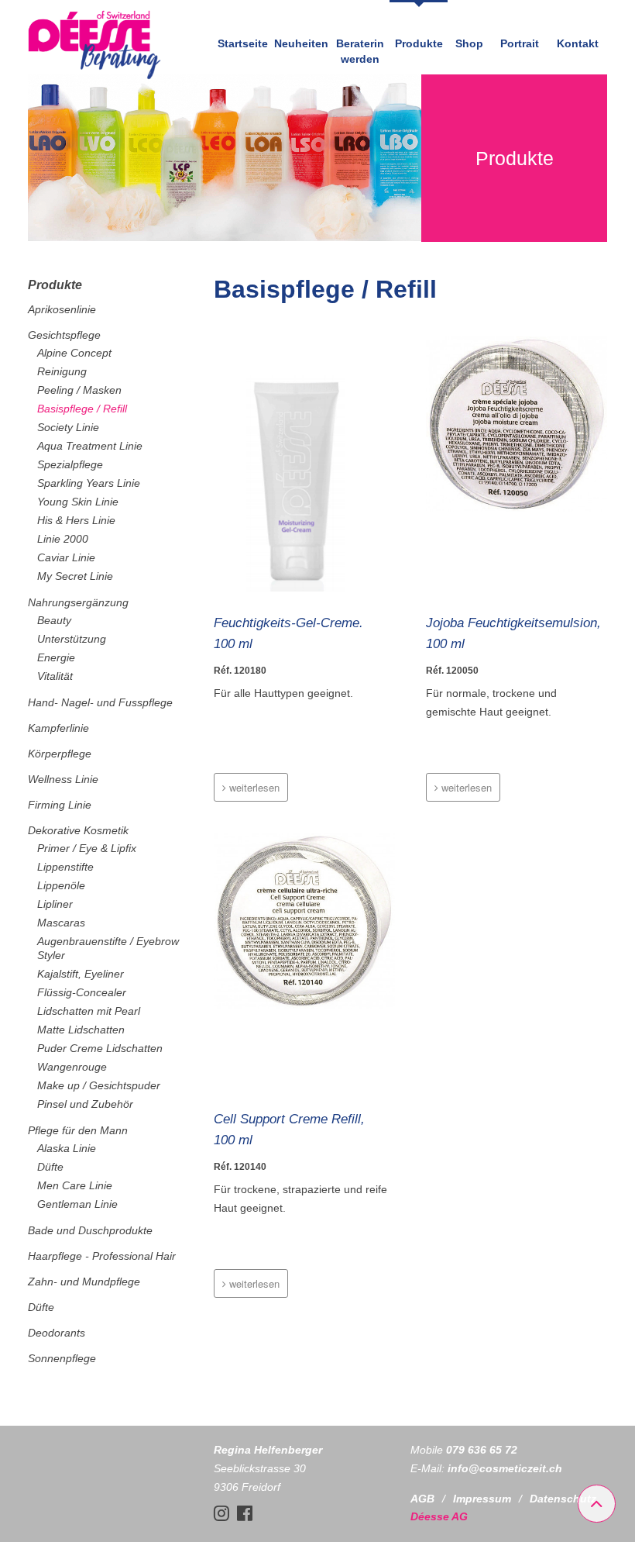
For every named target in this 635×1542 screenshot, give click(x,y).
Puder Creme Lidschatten (100, 1048)
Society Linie (68, 427)
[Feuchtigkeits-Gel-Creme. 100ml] (304, 466)
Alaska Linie (66, 1148)
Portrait (519, 43)
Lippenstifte (65, 867)
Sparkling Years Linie (88, 483)
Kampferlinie (58, 728)
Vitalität (55, 676)
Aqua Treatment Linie (89, 446)
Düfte (50, 1167)
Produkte (419, 43)
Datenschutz (563, 1498)
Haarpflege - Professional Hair (102, 1256)
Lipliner (55, 904)
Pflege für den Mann (78, 1130)
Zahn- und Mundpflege (84, 1281)
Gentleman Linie (77, 1204)
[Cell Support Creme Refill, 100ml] (304, 963)
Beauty (54, 620)
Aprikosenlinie (62, 309)
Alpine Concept (74, 353)
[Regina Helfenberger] (94, 76)
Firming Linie (59, 805)
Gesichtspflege (64, 335)
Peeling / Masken (79, 390)
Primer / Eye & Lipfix (86, 848)
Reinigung (62, 371)
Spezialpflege (70, 464)
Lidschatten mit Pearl (88, 1011)
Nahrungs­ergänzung (78, 602)
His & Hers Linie (76, 520)
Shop (469, 43)
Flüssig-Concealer (81, 992)
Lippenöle (61, 885)
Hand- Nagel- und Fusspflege (100, 702)
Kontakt (578, 43)
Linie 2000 (62, 539)
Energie (56, 657)
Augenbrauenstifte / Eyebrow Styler (108, 948)
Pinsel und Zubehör (85, 1104)
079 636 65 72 (481, 1450)
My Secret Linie (75, 576)
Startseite (243, 43)
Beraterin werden (360, 51)
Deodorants (56, 1332)
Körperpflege (59, 753)
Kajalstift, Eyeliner (80, 974)
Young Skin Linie (77, 501)
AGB (422, 1498)
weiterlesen (253, 787)
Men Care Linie (74, 1185)
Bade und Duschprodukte (90, 1230)
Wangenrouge (72, 1067)
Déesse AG (439, 1516)
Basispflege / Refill (82, 408)
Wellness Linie (63, 779)
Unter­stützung (71, 639)
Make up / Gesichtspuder (98, 1085)
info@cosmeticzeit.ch (505, 1468)
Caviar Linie (66, 557)
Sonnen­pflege (62, 1358)
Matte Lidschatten (81, 1029)
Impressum (482, 1498)
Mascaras (61, 922)
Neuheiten (301, 43)
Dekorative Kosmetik (78, 830)
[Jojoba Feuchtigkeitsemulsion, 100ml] (516, 466)
